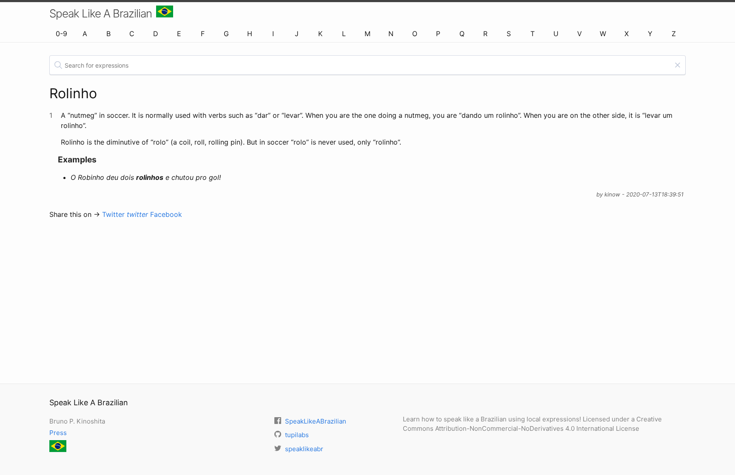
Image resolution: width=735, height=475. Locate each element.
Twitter (125, 214)
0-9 (61, 33)
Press (58, 433)
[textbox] (367, 65)
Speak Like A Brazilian (100, 13)
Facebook (166, 214)
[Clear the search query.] (677, 65)
